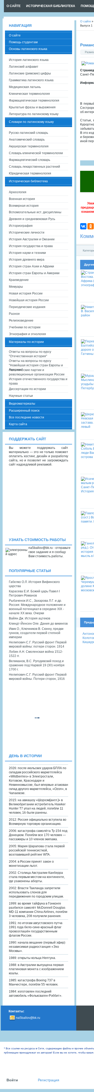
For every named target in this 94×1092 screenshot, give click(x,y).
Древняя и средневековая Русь (32, 219)
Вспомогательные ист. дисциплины (35, 212)
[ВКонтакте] (83, 226)
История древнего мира (26, 259)
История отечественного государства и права (38, 381)
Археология (17, 192)
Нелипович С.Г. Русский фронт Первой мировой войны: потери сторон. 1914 (38, 644)
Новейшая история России (29, 300)
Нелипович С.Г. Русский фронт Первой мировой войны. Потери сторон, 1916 (38, 677)
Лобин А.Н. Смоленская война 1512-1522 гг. (36, 654)
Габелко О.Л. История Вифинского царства (34, 584)
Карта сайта (18, 424)
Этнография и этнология (27, 334)
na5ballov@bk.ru (28, 1018)
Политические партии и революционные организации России (36, 372)
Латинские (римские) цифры (30, 73)
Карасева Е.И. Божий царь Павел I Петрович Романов (34, 593)
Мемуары (16, 286)
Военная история (22, 199)
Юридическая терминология (30, 173)
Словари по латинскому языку (31, 122)
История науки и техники (27, 253)
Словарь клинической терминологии (36, 153)
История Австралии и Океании (32, 239)
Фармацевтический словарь (29, 160)
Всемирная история (24, 206)
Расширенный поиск (24, 410)
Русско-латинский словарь (28, 133)
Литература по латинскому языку (33, 114)
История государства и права (31, 246)
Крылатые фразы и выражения (32, 107)
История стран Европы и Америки (34, 273)
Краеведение (19, 280)
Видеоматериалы (22, 403)
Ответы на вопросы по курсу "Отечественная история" (30, 354)
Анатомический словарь (27, 139)
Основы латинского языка (28, 49)
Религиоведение (21, 320)
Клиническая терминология (29, 94)
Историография (21, 226)
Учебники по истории (24, 327)
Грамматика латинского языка (31, 80)
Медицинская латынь (25, 87)
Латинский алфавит (23, 66)
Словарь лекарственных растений (34, 166)
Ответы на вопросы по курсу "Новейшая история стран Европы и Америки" (36, 363)
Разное (14, 314)
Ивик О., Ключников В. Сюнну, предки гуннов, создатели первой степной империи (36, 633)
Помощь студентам (23, 42)
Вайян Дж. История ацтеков (29, 618)
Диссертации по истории (27, 389)
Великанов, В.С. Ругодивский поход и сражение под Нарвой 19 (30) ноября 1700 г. (36, 665)
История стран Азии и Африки (31, 266)
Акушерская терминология (29, 146)
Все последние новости (26, 417)
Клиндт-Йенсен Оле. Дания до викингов (38, 623)
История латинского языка (29, 60)
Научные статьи (21, 396)
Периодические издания (27, 307)
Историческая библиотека (28, 181)
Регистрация (48, 1080)
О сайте (15, 35)
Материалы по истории (26, 342)
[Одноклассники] (90, 226)
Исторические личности (26, 232)
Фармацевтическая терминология (34, 100)
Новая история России (26, 293)
